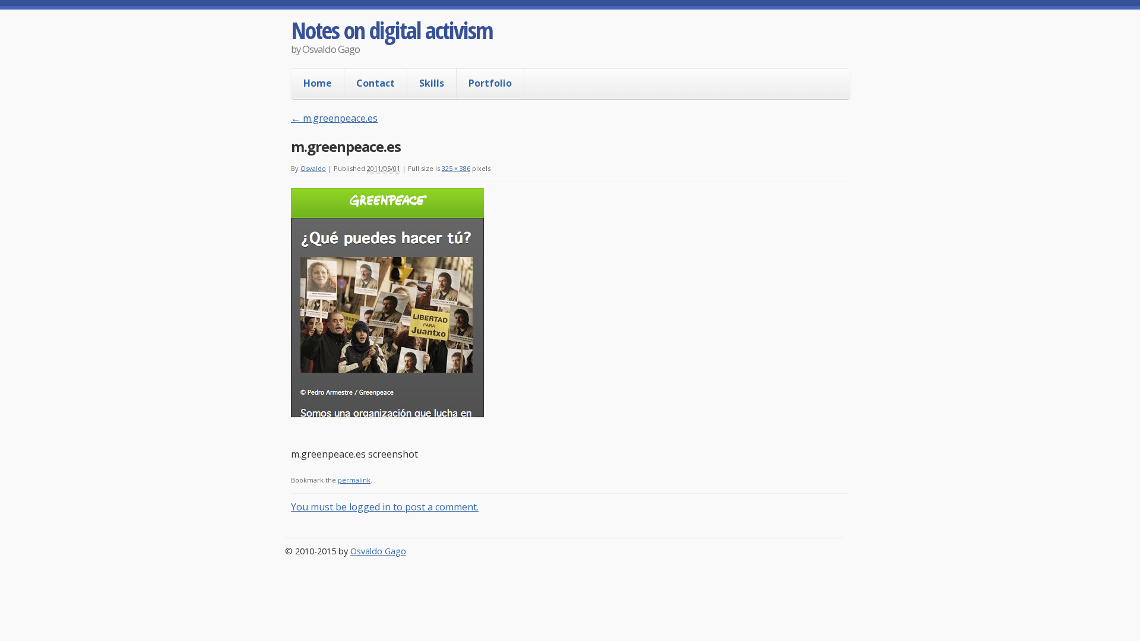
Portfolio (490, 83)
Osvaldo (313, 168)
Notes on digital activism (392, 30)
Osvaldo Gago (378, 551)
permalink (354, 479)
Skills (431, 83)
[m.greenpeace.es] (387, 413)
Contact (375, 83)
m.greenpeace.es (334, 118)
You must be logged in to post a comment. (385, 506)
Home (317, 83)
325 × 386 (456, 168)
